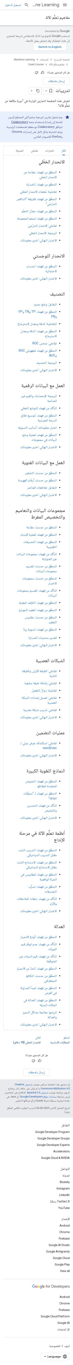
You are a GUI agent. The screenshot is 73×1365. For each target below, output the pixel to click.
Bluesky (65, 1182)
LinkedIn (64, 1195)
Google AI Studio (59, 1245)
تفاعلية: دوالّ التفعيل (44, 690)
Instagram (63, 1188)
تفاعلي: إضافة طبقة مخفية (40, 683)
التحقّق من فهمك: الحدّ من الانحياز (37, 968)
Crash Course (36, 64)
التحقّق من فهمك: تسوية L (40, 629)
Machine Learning (45, 4)
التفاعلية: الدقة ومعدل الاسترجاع (37, 324)
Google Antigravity (58, 1251)
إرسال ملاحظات (56, 81)
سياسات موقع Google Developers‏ (38, 1096)
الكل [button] (63, 150)
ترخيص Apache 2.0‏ (37, 1092)
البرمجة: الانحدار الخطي (43, 233)
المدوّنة (66, 1175)
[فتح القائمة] (65, 5)
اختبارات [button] (49, 150)
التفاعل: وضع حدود (45, 304)
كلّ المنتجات (63, 1329)
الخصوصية (54, 1346)
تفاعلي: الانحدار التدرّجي (42, 226)
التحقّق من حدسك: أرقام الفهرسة (37, 480)
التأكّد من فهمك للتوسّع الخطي (39, 408)
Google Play (62, 1264)
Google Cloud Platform (55, 1316)
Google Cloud (61, 1258)
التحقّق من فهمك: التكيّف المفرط (38, 603)
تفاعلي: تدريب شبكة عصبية (40, 710)
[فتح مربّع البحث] (26, 4)
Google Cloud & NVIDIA (55, 1157)
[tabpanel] (36, 592)
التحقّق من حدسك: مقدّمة (41, 527)
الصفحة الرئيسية (62, 59)
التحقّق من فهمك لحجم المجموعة (37, 218)
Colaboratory (19, 122)
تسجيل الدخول (13, 4)
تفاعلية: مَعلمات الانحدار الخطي (38, 192)
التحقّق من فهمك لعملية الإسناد (38, 534)
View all (65, 1271)
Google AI (64, 1322)
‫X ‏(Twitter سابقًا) (60, 1201)
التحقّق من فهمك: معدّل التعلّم (39, 211)
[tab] (64, 150)
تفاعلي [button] (34, 150)
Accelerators (61, 1151)
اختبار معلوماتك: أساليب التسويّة (37, 427)
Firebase (64, 1238)
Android (65, 1225)
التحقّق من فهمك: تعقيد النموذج (38, 610)
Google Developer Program (52, 1132)
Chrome (64, 1232)
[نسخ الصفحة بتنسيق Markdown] (38, 90)
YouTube (64, 1208)
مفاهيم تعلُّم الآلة (58, 17)
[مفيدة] (43, 73)
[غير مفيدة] (36, 73)
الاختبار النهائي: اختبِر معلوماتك (38, 240)
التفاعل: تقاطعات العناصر (42, 487)
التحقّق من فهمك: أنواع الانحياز (38, 937)
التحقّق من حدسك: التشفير (41, 473)
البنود (67, 1346)
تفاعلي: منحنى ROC (44, 343)
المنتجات (44, 59)
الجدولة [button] (20, 150)
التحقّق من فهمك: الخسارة (41, 184)
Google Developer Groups (54, 1138)
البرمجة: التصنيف (46, 363)
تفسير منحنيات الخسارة (43, 638)
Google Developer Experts (53, 1145)
